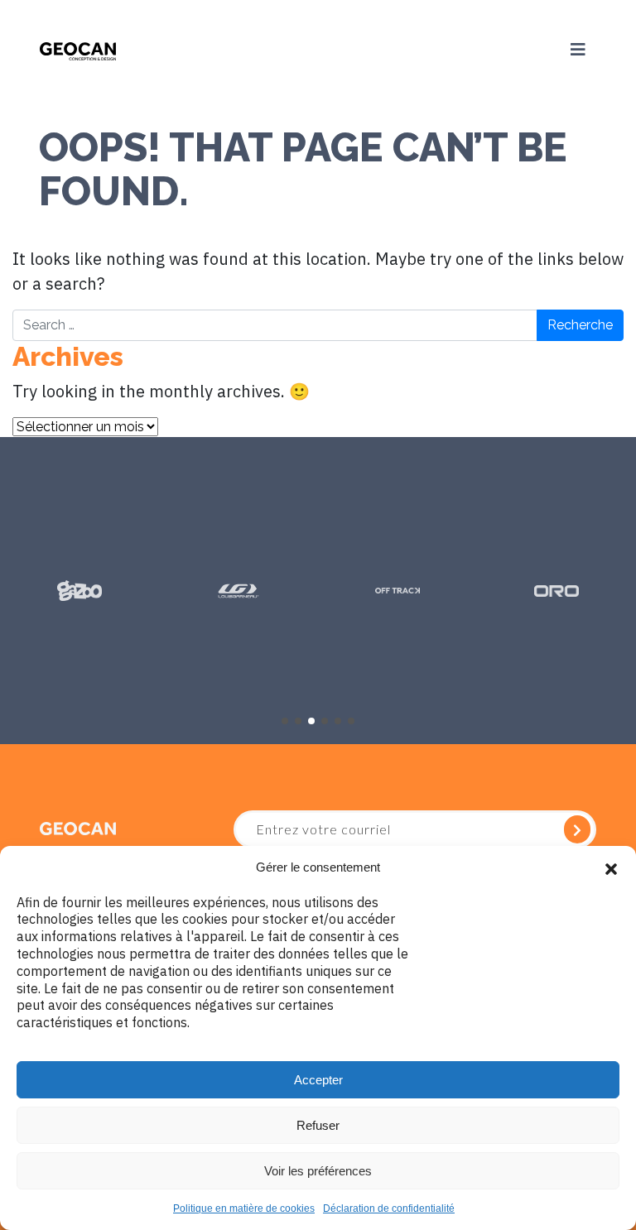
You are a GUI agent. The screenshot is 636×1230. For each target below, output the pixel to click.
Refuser (318, 1125)
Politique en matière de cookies (244, 1208)
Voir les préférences (318, 1171)
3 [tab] (311, 721)
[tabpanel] (79, 591)
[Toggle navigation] (578, 49)
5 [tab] (338, 721)
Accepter (318, 1080)
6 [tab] (351, 721)
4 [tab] (324, 721)
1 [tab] (285, 721)
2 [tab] (298, 721)
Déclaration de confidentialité (389, 1208)
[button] (611, 867)
